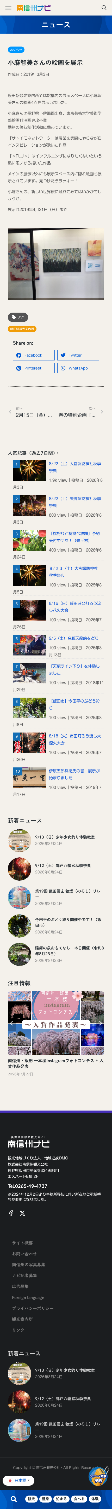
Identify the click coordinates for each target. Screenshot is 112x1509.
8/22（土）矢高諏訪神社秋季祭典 (75, 502)
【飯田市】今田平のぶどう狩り (74, 704)
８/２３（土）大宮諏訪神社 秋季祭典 (73, 572)
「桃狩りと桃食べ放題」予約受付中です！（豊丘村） (74, 537)
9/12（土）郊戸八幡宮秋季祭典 (63, 865)
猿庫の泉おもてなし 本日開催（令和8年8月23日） (69, 951)
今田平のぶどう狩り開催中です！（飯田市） (68, 922)
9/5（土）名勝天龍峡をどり (74, 638)
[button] (34, 355)
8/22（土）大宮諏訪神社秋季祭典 (75, 467)
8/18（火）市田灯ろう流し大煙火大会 (75, 739)
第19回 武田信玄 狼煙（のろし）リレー (68, 894)
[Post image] (19, 840)
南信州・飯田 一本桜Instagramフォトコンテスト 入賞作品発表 (56, 1063)
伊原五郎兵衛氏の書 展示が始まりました (74, 774)
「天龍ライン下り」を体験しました (74, 669)
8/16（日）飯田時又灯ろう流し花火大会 (75, 606)
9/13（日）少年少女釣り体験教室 (65, 837)
